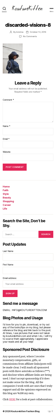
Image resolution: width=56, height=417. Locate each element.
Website (6, 152)
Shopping (8, 201)
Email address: (10, 278)
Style (6, 193)
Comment (8, 100)
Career (7, 205)
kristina (19, 32)
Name (6, 126)
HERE (12, 399)
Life (5, 208)
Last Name (8, 251)
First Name (8, 264)
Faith (5, 190)
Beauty (7, 197)
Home (6, 186)
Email (6, 139)
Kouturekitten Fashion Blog (25, 411)
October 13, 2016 (38, 32)
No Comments (30, 36)
